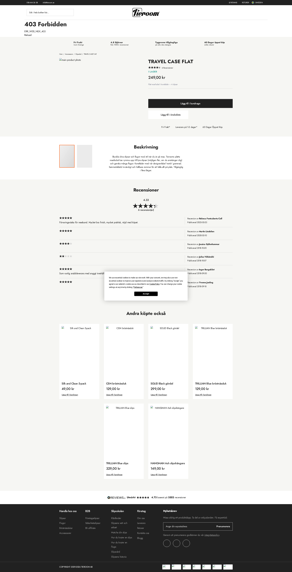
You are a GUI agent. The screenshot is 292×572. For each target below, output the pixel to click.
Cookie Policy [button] (154, 284)
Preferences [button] (138, 287)
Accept (146, 294)
